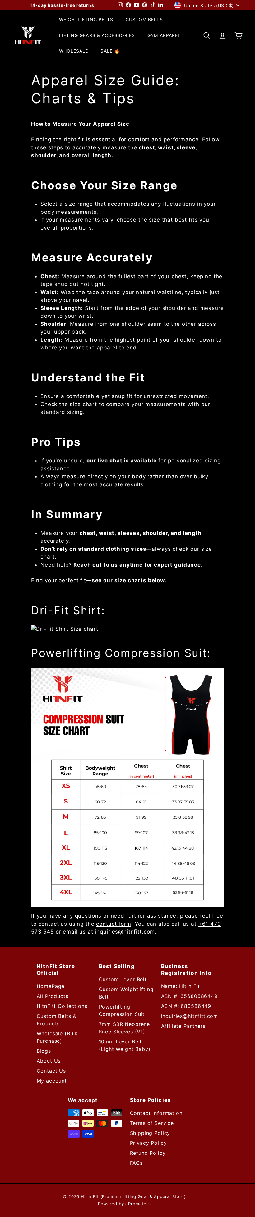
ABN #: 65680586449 (189, 996)
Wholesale (73, 51)
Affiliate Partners (183, 1026)
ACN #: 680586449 (186, 1006)
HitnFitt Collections (62, 1006)
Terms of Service (152, 1123)
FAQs (136, 1163)
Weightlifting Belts (86, 19)
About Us (49, 1061)
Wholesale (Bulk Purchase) (57, 1037)
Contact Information (156, 1113)
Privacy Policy (148, 1143)
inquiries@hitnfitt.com (125, 932)
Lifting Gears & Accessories (97, 35)
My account (52, 1081)
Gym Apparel (164, 35)
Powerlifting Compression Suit (122, 1010)
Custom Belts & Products (56, 1020)
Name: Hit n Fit (180, 986)
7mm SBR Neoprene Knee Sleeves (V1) (124, 1028)
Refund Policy (148, 1153)
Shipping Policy (150, 1133)
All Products (52, 996)
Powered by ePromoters (124, 1203)
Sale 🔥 (109, 51)
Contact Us (51, 1071)
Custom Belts (144, 19)
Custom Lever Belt (123, 979)
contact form (113, 924)
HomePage (51, 986)
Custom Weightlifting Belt (126, 993)
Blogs (44, 1051)
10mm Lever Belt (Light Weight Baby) (125, 1045)
